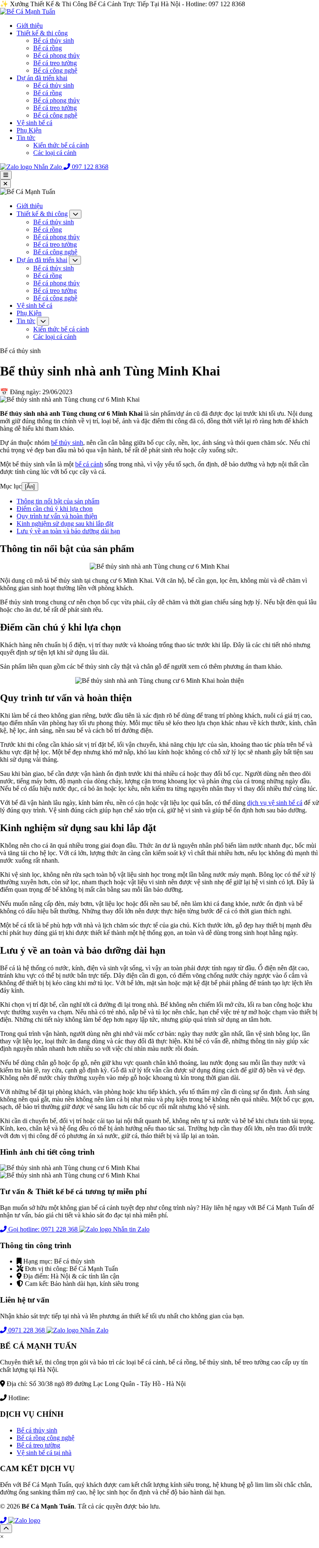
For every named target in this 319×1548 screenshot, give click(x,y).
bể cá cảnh (89, 464)
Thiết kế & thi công (42, 33)
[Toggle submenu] (75, 214)
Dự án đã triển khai (42, 77)
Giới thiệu (30, 25)
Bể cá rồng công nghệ (45, 1437)
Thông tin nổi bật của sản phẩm (58, 501)
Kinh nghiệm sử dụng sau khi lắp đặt (65, 523)
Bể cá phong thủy (56, 55)
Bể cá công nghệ (55, 70)
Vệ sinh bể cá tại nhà (44, 1452)
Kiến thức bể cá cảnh (61, 145)
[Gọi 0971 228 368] (4, 1520)
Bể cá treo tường (55, 62)
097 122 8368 (49, 1397)
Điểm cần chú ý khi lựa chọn (55, 508)
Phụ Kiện (29, 130)
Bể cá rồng (47, 48)
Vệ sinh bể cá (34, 122)
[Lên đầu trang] (6, 1528)
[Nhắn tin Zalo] (24, 1520)
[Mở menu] (6, 175)
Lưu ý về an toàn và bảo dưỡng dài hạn (68, 531)
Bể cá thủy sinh (53, 40)
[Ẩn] (30, 486)
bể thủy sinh (67, 442)
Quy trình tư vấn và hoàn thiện (57, 516)
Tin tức (26, 137)
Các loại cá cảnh (54, 152)
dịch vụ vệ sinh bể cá (274, 802)
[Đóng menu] (5, 183)
